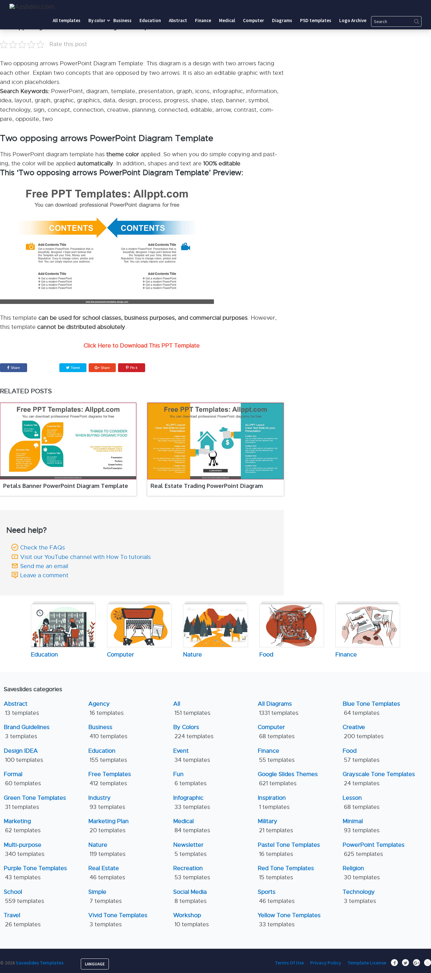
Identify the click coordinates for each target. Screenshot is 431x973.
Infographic (191, 802)
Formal (22, 779)
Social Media (190, 896)
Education (107, 755)
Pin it (133, 368)
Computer (276, 732)
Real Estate (106, 873)
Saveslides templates (39, 962)
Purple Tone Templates (35, 873)
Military (275, 826)
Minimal (361, 826)
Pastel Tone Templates (289, 849)
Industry (106, 802)
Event (191, 755)
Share (15, 368)
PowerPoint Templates (373, 849)
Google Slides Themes (288, 779)
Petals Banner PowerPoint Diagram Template (65, 485)
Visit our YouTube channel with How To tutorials (85, 557)
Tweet (75, 368)
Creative (363, 732)
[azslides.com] (32, 7)
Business (107, 732)
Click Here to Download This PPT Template (142, 345)
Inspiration (274, 802)
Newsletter (190, 849)
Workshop (191, 920)
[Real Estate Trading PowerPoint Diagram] (215, 441)
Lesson (361, 802)
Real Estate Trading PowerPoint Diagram (207, 485)
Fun (190, 779)
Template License (366, 962)
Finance (276, 755)
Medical (191, 826)
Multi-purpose (24, 849)
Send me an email (44, 566)
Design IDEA (23, 755)
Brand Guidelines (27, 732)
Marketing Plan (108, 826)
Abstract (21, 708)
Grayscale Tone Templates (379, 779)
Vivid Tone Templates (117, 920)
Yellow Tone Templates (289, 920)
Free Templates (109, 779)
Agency (106, 708)
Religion (361, 873)
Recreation (191, 873)
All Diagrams (278, 708)
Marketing (22, 826)
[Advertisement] (372, 61)
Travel (22, 920)
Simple (105, 896)
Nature (107, 849)
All (191, 708)
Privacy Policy (325, 962)
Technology (359, 896)
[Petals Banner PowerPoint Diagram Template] (68, 441)
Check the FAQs (42, 547)
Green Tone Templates (35, 802)
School (24, 896)
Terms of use (289, 962)
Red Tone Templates (286, 873)
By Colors (193, 732)
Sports (276, 896)
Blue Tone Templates (371, 708)
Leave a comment (44, 575)
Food (361, 755)
